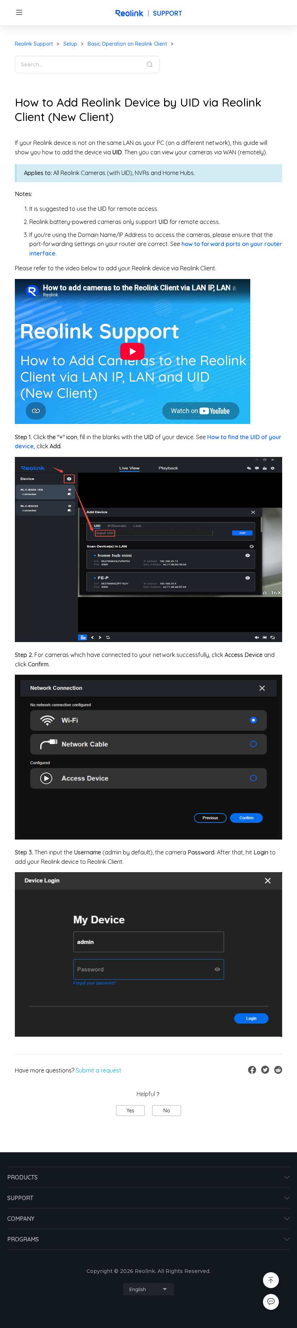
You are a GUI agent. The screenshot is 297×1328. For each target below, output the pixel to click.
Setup (70, 44)
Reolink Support (34, 44)
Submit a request (98, 1070)
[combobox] (148, 1289)
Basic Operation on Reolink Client (127, 44)
